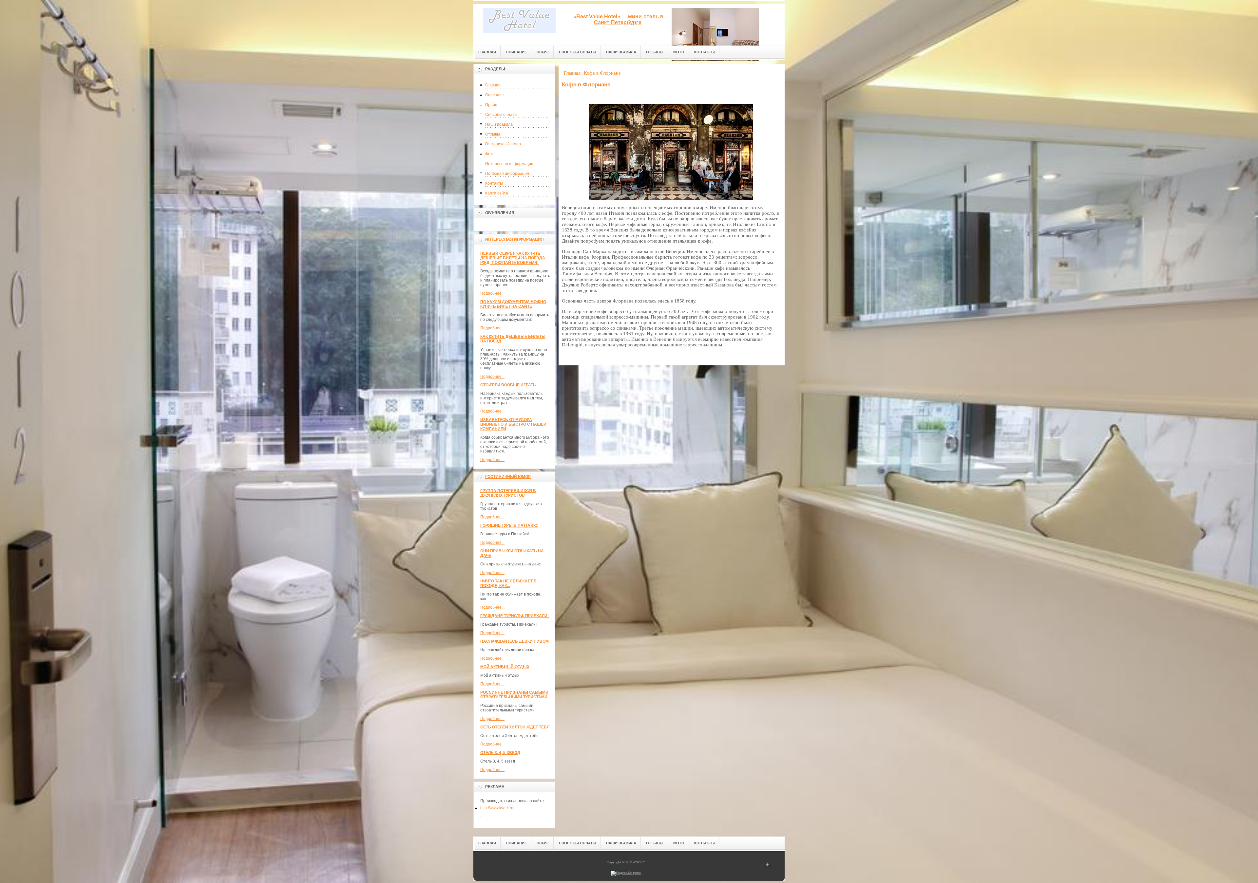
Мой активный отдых (504, 667)
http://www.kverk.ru (496, 808)
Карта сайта (496, 193)
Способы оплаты (501, 114)
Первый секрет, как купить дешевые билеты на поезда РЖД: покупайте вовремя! (512, 258)
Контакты (494, 183)
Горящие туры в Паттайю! (509, 525)
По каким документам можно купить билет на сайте (513, 304)
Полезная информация (507, 173)
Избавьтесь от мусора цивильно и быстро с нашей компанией (513, 424)
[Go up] (767, 866)
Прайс (491, 104)
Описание (494, 95)
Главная (493, 85)
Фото (490, 154)
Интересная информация (509, 163)
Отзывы (492, 134)
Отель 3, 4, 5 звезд (500, 752)
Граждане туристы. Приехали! (514, 616)
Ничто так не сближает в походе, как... (508, 583)
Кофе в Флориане (586, 85)
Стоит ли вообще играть (508, 385)
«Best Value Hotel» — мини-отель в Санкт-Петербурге (618, 19)
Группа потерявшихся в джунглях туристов (508, 493)
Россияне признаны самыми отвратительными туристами (514, 694)
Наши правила (499, 124)
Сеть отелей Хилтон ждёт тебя (515, 727)
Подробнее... (492, 293)
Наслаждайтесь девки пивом (514, 641)
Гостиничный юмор (503, 144)
